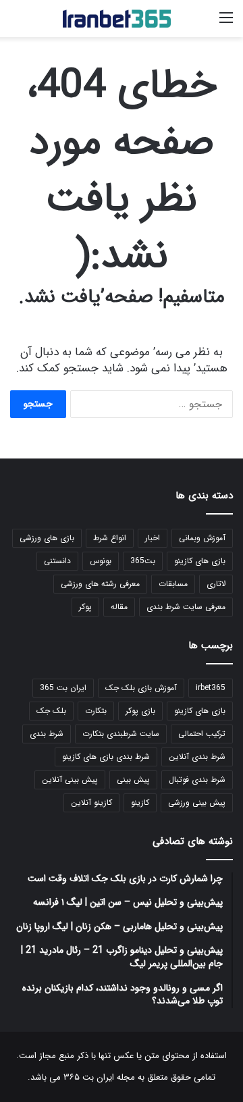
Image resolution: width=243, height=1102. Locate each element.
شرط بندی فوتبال (197, 779)
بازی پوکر (140, 710)
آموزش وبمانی (202, 537)
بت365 (142, 560)
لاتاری (216, 583)
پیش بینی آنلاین (70, 779)
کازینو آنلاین (91, 802)
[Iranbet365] (117, 18)
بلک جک (51, 710)
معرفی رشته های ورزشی (100, 583)
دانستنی (57, 560)
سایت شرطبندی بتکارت (120, 733)
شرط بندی (46, 733)
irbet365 (210, 687)
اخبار (152, 537)
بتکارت (96, 710)
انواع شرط (109, 537)
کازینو (140, 802)
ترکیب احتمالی (201, 733)
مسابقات (173, 583)
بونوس (100, 560)
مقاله (119, 606)
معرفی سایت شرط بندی (185, 606)
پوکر (85, 606)
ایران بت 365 (63, 687)
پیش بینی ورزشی (196, 802)
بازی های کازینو (199, 560)
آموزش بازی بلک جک (141, 687)
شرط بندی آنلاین (197, 756)
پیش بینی (133, 779)
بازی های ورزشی (47, 537)
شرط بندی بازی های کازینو (106, 756)
